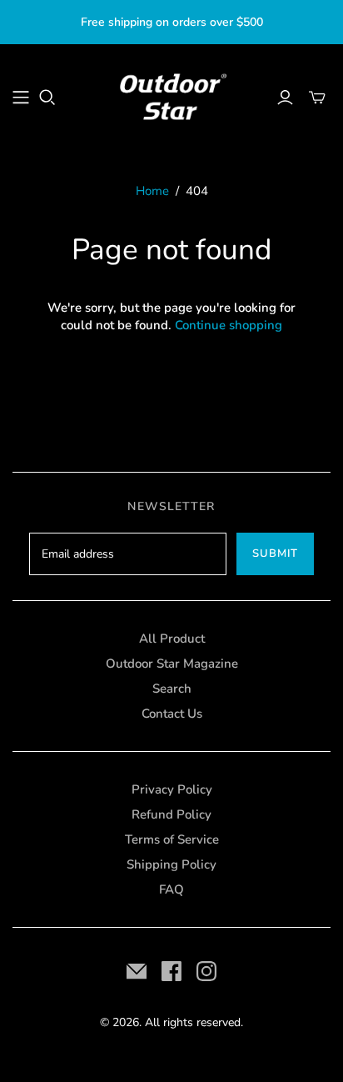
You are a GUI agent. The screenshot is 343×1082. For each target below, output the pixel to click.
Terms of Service (172, 839)
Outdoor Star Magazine (172, 663)
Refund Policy (171, 814)
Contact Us (172, 713)
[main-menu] (20, 97)
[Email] (137, 971)
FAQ (171, 889)
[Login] (285, 97)
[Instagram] (206, 971)
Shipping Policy (171, 864)
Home (152, 191)
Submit (275, 553)
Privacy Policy (172, 789)
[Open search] (47, 97)
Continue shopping (228, 325)
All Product (172, 638)
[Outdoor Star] (171, 95)
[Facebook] (171, 971)
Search (171, 688)
